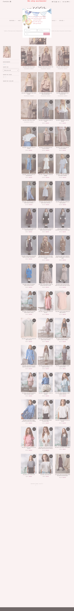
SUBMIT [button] (46, 33)
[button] (50, 10)
